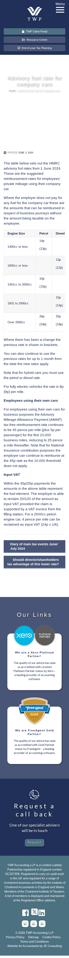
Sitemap (33, 937)
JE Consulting (52, 946)
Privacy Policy (15, 937)
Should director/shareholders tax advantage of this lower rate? (33, 562)
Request (35, 842)
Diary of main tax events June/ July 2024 (34, 546)
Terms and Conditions (34, 941)
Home (12, 90)
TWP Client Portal (36, 31)
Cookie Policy (51, 937)
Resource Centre (36, 39)
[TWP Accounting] (34, 14)
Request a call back (34, 810)
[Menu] (60, 10)
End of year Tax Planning (36, 48)
